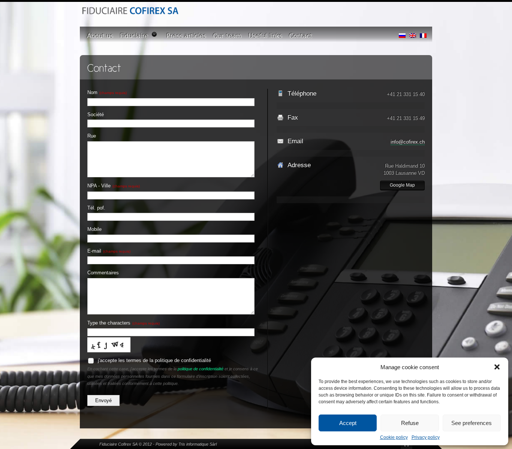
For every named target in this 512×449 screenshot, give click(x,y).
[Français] (423, 34)
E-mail (108, 251)
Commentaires (103, 272)
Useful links (265, 35)
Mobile (94, 229)
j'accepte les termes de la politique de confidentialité (153, 360)
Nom (107, 92)
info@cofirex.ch (408, 142)
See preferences (471, 423)
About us (100, 35)
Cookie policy (394, 437)
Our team (227, 35)
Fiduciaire (134, 35)
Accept (347, 423)
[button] (497, 367)
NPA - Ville (113, 186)
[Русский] (402, 34)
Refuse (410, 423)
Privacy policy (426, 437)
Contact (300, 35)
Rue (91, 136)
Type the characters (123, 323)
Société (95, 114)
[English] (412, 34)
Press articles (186, 35)
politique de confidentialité (200, 369)
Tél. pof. (96, 208)
